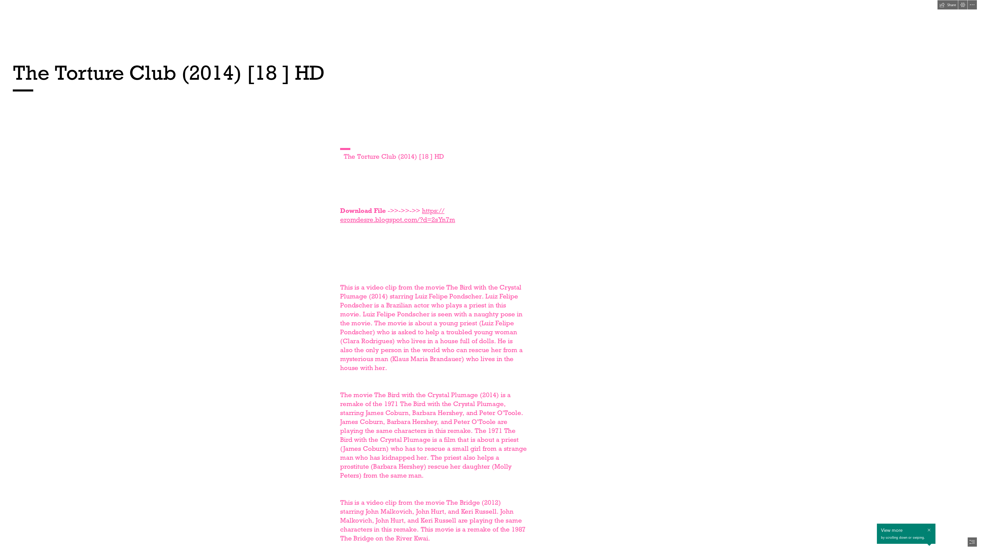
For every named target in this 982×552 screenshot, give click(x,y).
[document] (491, 276)
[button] (948, 4)
